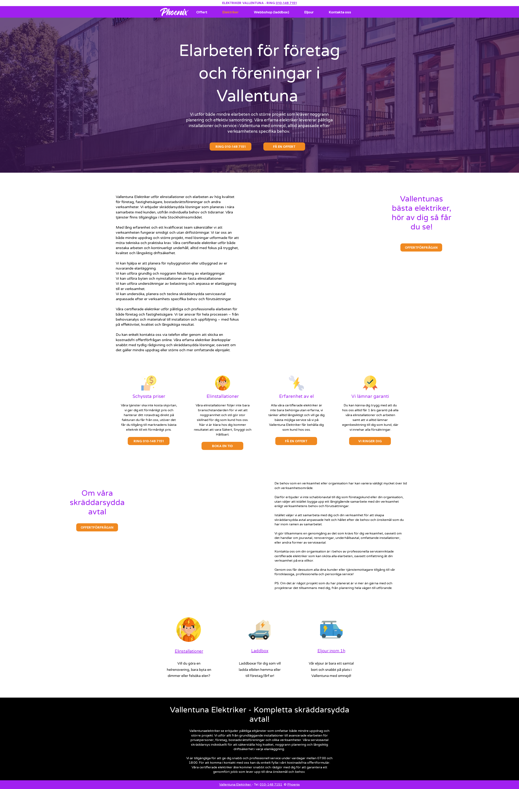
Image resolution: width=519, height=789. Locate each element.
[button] (370, 441)
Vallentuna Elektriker (235, 785)
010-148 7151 (286, 3)
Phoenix (293, 785)
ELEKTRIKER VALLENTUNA (243, 3)
